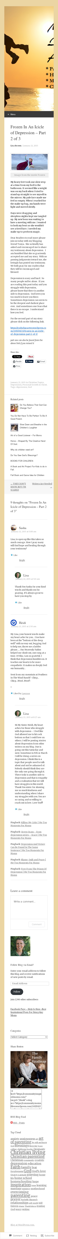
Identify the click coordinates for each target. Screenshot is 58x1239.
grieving (33, 1174)
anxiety (15, 1138)
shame (21, 1206)
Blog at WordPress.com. (23, 1225)
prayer (16, 1199)
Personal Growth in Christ (34, 385)
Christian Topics (36, 382)
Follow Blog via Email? (22, 964)
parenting (20, 1195)
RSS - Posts (19, 1123)
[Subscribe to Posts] (12, 1123)
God (30, 387)
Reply (22, 560)
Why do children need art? (22, 449)
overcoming (20, 1192)
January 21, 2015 (30, 145)
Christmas (17, 1160)
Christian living (28, 1152)
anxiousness (27, 1138)
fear (34, 1167)
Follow (16, 991)
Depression (16, 385)
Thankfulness (30, 1206)
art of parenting (27, 1140)
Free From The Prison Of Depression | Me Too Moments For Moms (29, 872)
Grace (14, 1174)
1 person (26, 693)
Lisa (26, 575)
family (26, 1167)
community (29, 1160)
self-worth (33, 1203)
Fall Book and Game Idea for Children (27, 475)
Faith (16, 1166)
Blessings (22, 1145)
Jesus (33, 1185)
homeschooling (21, 1181)
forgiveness (17, 1171)
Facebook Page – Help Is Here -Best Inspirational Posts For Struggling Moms (28, 1012)
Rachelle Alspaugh (29, 1199)
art (36, 1139)
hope (35, 1181)
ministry (26, 1189)
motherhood (38, 1188)
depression (21, 387)
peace (34, 1196)
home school (23, 1178)
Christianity (39, 1149)
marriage (16, 1188)
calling (14, 1149)
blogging (33, 1146)
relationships (19, 1202)
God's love (39, 1171)
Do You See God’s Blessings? (24, 455)
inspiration (21, 1185)
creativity (39, 1160)
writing (26, 1209)
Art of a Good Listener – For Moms (26, 435)
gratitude (21, 1175)
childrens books (25, 1149)
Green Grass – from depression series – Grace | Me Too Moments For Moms (29, 835)
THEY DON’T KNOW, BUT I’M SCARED (18, 486)
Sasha (22, 528)
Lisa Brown (16, 145)
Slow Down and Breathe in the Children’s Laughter (33, 426)
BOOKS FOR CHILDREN (22, 460)
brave (40, 1146)
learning (42, 1185)
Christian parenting (28, 1156)
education (34, 1163)
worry (18, 1209)
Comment (37, 924)
